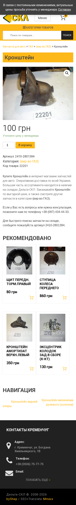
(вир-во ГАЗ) (43, 46)
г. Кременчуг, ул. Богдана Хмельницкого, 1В (32, 449)
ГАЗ (31, 46)
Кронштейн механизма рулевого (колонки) (57, 402)
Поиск (67, 35)
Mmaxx (48, 499)
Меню (42, 18)
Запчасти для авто (14, 46)
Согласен (64, 9)
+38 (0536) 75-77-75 (29, 464)
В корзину (25, 145)
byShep (11, 499)
